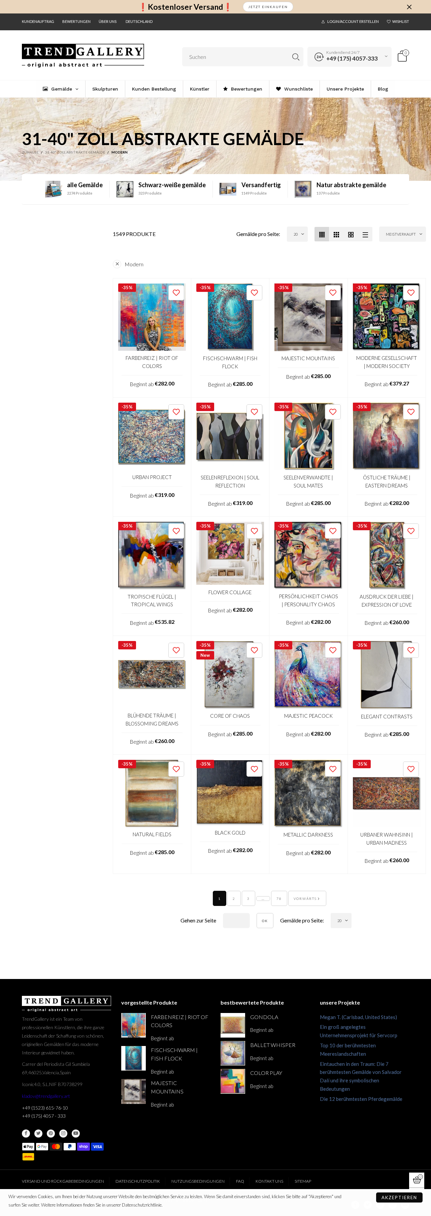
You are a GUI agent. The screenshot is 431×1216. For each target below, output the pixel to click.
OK (265, 921)
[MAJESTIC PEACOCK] (308, 675)
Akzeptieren (399, 1197)
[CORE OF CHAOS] (230, 675)
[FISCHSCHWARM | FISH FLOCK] (230, 317)
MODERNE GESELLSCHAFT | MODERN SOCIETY (386, 362)
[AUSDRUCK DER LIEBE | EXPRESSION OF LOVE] (387, 556)
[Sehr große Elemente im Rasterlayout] (350, 234)
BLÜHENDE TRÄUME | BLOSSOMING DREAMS (152, 719)
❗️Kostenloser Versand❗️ (185, 7)
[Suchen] (295, 56)
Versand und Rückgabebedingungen (63, 1181)
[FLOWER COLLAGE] (230, 553)
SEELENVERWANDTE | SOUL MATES (308, 481)
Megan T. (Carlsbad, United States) (358, 1017)
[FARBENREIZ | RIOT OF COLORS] (152, 317)
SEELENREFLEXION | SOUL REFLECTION (230, 481)
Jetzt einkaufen (268, 7)
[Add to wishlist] (176, 292)
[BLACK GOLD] (230, 792)
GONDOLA (264, 1017)
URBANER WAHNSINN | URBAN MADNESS (386, 838)
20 (296, 234)
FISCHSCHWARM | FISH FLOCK (230, 362)
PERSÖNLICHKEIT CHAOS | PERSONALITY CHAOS (308, 600)
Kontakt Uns (269, 1181)
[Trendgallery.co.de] (83, 56)
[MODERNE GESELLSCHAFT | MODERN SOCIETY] (387, 317)
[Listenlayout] (365, 234)
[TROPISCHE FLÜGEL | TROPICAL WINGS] (152, 555)
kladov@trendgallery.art (46, 1096)
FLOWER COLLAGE (230, 592)
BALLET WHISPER (272, 1045)
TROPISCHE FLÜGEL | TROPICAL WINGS (152, 600)
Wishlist (400, 21)
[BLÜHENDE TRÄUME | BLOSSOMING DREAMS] (152, 675)
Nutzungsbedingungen (198, 1181)
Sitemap (303, 1181)
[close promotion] (409, 6)
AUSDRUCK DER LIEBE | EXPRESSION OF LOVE (386, 600)
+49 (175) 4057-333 (352, 58)
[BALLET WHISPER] (233, 1053)
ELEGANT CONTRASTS (386, 716)
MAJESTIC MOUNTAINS (308, 358)
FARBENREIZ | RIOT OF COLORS (152, 362)
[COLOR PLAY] (233, 1081)
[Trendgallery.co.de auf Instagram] (63, 1133)
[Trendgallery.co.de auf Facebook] (26, 1133)
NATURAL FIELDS (152, 834)
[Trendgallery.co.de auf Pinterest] (51, 1133)
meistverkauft (401, 234)
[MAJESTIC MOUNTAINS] (308, 317)
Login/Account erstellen (353, 21)
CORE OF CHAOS (230, 716)
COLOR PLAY (266, 1073)
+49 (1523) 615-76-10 (45, 1108)
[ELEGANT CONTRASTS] (387, 675)
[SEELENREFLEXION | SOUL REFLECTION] (230, 437)
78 (279, 899)
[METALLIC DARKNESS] (308, 794)
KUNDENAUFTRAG (38, 21)
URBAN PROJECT (152, 477)
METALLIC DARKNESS (308, 835)
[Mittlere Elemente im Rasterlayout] (321, 234)
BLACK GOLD (230, 833)
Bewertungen (76, 21)
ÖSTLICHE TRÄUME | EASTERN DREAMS (386, 481)
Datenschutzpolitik (137, 1181)
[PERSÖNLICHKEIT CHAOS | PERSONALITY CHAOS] (308, 555)
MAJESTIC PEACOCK (308, 716)
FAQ (240, 1181)
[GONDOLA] (233, 1025)
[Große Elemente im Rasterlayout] (336, 234)
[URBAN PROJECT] (152, 436)
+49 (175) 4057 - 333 (44, 1116)
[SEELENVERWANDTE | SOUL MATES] (308, 437)
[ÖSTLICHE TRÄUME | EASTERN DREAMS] (387, 437)
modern (134, 264)
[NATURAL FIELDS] (152, 793)
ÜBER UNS (108, 21)
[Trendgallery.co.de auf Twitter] (38, 1133)
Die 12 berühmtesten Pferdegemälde (361, 1099)
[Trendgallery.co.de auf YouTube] (76, 1133)
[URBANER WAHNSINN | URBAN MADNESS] (387, 794)
